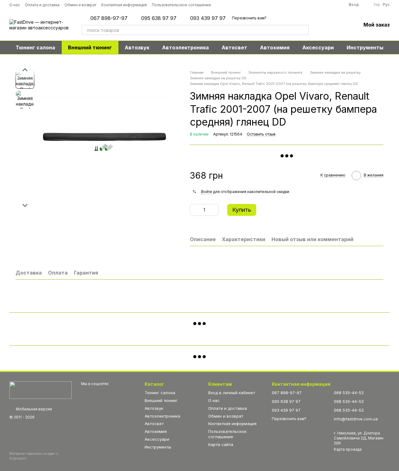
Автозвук (137, 47)
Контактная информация (124, 4)
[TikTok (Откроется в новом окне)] (229, 5)
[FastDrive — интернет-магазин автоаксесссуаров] (40, 389)
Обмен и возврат (80, 4)
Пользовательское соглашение (181, 4)
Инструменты (365, 47)
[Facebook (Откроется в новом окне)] (238, 5)
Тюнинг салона (35, 47)
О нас (14, 4)
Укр (376, 5)
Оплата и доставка (42, 4)
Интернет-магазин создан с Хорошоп (33, 455)
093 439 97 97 (208, 18)
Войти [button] (206, 191)
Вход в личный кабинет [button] (231, 392)
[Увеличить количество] (213, 210)
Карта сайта (220, 444)
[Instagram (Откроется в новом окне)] (220, 5)
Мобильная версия (33, 409)
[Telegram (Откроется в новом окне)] (255, 5)
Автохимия (275, 47)
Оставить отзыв (261, 134)
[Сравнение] (324, 25)
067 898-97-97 (108, 18)
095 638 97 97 (158, 18)
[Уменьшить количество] (194, 210)
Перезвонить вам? (249, 18)
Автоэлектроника (185, 47)
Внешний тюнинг (90, 47)
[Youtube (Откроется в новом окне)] (246, 5)
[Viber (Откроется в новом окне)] (264, 5)
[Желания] (340, 25)
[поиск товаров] (304, 30)
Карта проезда (348, 449)
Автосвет (234, 47)
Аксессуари (318, 47)
